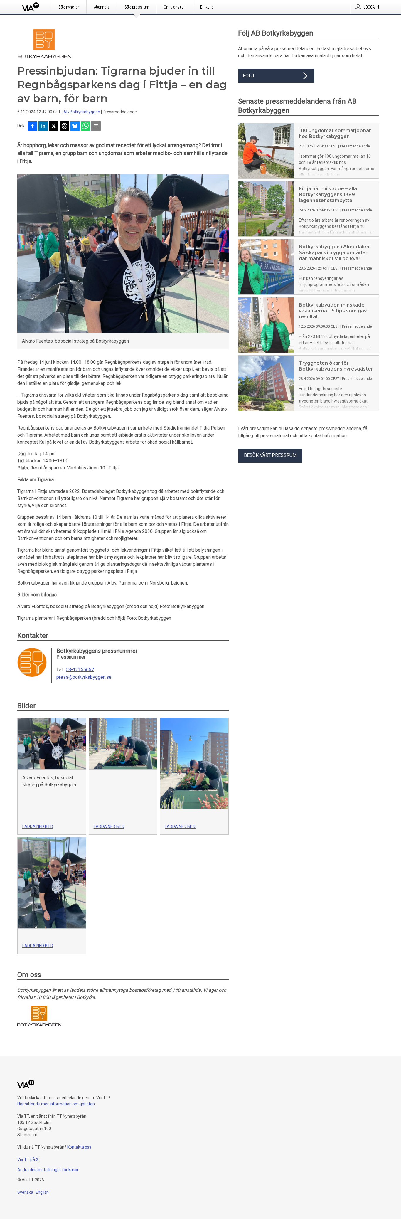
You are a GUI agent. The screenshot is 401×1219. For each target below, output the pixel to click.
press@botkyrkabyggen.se (84, 677)
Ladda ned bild (37, 826)
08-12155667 (80, 669)
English (42, 1192)
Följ (248, 75)
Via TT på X (27, 1159)
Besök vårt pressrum (270, 455)
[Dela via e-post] (96, 126)
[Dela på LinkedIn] (43, 126)
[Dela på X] (53, 126)
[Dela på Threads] (64, 126)
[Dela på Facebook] (32, 126)
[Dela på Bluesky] (75, 126)
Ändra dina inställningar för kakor (48, 1169)
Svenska (25, 1192)
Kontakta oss (79, 1147)
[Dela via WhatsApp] (85, 126)
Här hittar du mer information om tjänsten (56, 1104)
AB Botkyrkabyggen (81, 112)
